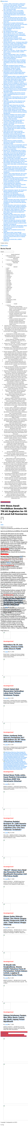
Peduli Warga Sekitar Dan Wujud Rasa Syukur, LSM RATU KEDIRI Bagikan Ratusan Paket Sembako (13, 117)
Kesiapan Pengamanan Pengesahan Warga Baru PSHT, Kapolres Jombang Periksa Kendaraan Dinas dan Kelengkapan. (15, 86)
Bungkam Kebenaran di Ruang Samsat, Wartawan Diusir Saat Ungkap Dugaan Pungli (17, 313)
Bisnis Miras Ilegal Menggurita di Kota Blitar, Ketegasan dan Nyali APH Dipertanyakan (13, 28)
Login (21, 556)
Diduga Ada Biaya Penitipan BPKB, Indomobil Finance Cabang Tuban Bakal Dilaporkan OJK (14, 39)
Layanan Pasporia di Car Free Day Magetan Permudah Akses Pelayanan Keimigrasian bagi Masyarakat (15, 90)
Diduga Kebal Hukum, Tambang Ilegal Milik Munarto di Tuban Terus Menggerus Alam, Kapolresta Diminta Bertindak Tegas (15, 43)
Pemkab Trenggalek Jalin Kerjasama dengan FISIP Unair (13, 123)
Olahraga (15, 262)
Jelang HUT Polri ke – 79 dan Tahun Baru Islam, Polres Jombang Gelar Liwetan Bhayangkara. (15, 52)
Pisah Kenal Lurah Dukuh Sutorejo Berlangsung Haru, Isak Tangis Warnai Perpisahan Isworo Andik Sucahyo (13, 132)
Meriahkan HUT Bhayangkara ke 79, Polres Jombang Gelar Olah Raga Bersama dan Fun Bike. (15, 98)
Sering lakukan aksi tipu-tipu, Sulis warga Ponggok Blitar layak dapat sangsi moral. (15, 167)
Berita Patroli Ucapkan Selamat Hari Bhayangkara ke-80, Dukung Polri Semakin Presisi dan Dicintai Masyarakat (15, 24)
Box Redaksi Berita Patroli (10, 31)
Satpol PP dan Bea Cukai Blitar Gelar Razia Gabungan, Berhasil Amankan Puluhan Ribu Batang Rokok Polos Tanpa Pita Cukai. (15, 160)
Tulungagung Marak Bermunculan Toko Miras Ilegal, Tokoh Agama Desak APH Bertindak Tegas (14, 212)
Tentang (8, 305)
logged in (9, 562)
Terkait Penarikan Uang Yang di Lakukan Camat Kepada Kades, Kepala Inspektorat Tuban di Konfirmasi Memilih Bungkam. (14, 206)
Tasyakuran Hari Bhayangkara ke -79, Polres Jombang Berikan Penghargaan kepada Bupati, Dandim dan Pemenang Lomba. (14, 196)
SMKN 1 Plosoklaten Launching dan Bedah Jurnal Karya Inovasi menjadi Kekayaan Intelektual (15, 171)
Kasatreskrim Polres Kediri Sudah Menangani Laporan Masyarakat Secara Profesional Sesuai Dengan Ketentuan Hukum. (14, 73)
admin (2, 524)
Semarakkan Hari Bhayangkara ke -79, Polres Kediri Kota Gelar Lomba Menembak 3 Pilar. (15, 164)
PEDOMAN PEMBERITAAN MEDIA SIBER (14, 114)
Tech (10, 265)
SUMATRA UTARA (11, 299)
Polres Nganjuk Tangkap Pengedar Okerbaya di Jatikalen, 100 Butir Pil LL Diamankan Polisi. (13, 142)
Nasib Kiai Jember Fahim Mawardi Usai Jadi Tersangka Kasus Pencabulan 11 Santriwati (14, 102)
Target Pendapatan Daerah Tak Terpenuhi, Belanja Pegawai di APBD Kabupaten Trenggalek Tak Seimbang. (15, 191)
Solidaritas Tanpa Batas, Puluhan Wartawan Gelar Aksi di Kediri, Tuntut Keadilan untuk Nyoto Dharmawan (18, 308)
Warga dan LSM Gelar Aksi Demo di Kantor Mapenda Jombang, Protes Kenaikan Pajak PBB (14, 1035)
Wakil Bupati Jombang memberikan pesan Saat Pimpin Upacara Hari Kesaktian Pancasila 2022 (15, 227)
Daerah (15, 266)
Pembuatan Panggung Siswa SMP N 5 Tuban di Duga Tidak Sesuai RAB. (13, 120)
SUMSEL (8, 302)
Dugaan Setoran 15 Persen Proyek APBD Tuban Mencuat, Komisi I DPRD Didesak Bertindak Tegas (14, 47)
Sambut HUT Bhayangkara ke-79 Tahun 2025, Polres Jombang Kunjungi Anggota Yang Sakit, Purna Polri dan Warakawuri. (14, 152)
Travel (15, 303)
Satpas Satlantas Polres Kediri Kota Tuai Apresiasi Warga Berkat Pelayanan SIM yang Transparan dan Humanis (14, 156)
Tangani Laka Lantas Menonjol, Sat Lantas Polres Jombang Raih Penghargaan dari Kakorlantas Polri (15, 175)
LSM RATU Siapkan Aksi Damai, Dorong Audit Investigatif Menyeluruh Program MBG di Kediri (14, 94)
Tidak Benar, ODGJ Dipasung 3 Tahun (13, 209)
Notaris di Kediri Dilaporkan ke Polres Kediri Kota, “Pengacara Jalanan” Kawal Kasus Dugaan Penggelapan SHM (14, 106)
